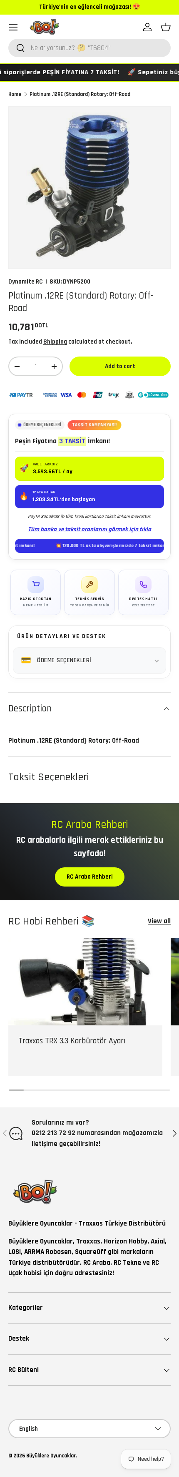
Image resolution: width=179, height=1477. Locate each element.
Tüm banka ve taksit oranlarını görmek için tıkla (89, 529)
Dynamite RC (25, 282)
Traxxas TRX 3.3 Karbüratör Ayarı (72, 1041)
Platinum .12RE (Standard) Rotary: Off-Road (80, 94)
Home (14, 94)
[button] (166, 27)
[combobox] (89, 48)
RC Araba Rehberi (90, 877)
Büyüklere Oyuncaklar (51, 1455)
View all (159, 921)
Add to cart (120, 366)
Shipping (55, 342)
